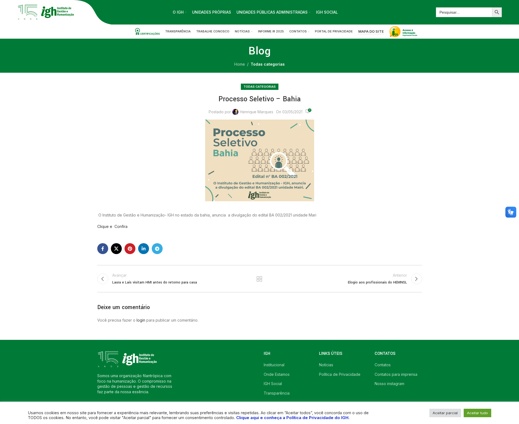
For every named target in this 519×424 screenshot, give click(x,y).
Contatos (383, 364)
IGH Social (273, 383)
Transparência (277, 393)
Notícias (326, 364)
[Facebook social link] (102, 248)
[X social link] (116, 248)
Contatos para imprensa (396, 374)
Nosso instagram (389, 383)
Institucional (274, 364)
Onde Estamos (277, 374)
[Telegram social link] (157, 248)
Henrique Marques (256, 111)
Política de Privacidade (339, 374)
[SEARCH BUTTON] (497, 12)
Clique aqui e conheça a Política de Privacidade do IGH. (293, 417)
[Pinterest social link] (130, 248)
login (140, 320)
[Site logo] (45, 12)
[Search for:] (464, 12)
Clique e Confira (112, 226)
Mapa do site (371, 31)
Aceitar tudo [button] (477, 413)
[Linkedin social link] (143, 248)
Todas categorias (268, 64)
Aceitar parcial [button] (445, 413)
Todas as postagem (259, 278)
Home (239, 64)
